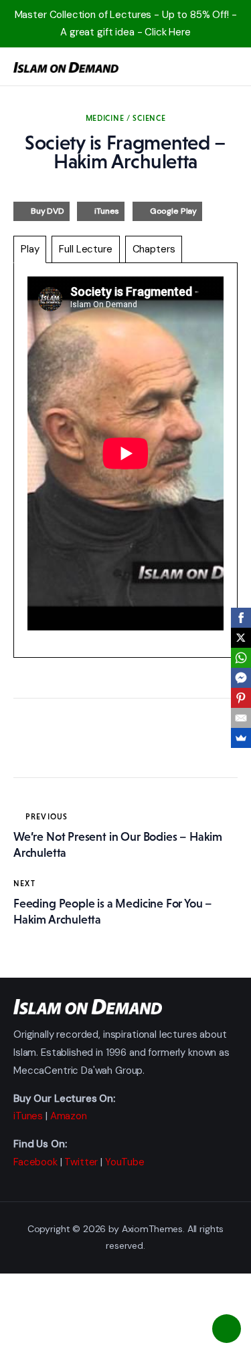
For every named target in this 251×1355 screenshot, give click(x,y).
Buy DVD (47, 211)
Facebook (35, 1162)
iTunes (106, 211)
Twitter (81, 1162)
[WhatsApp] (241, 658)
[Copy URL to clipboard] (147, 740)
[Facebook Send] (241, 678)
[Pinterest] (241, 698)
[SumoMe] (241, 738)
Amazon (68, 1116)
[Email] (241, 718)
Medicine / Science (126, 118)
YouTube (125, 1162)
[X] (241, 638)
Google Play (173, 211)
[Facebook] (241, 618)
